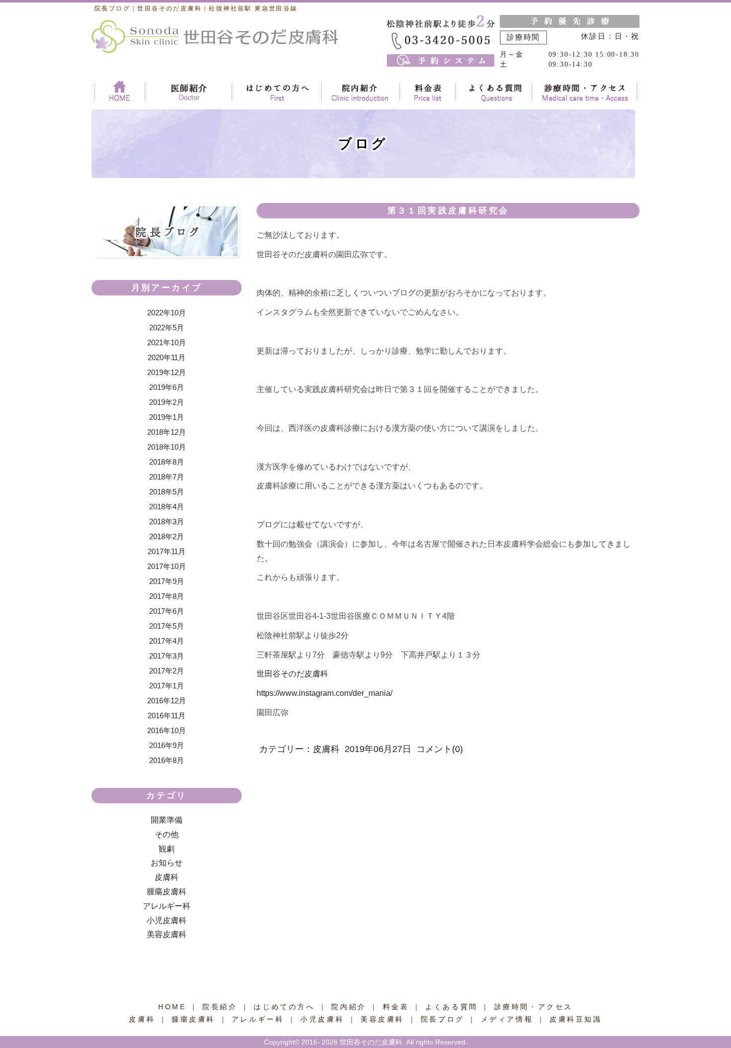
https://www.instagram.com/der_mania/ (324, 693)
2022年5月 (166, 327)
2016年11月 (166, 715)
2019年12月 (166, 372)
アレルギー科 (166, 906)
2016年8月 (166, 760)
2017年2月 (166, 671)
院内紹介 (348, 1007)
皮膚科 (167, 877)
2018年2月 (166, 536)
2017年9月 (166, 581)
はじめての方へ (284, 1007)
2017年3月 (166, 656)
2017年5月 (166, 626)
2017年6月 (166, 611)
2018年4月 (166, 506)
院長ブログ (442, 1019)
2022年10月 (166, 312)
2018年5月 (166, 491)
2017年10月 (166, 566)
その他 (167, 834)
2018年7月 (166, 477)
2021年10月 (166, 342)
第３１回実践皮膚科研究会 (448, 210)
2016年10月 (166, 730)
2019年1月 (166, 417)
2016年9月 (166, 745)
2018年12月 (166, 432)
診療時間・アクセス (533, 1007)
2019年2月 (166, 402)
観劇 (167, 849)
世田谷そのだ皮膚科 (292, 673)
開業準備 (167, 820)
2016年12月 (166, 700)
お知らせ (167, 862)
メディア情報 (507, 1019)
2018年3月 (166, 521)
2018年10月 (166, 447)
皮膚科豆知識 (575, 1019)
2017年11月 (166, 551)
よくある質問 (451, 1007)
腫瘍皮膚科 (166, 891)
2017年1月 (166, 685)
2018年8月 (166, 462)
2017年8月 (166, 596)
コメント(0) (439, 749)
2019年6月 (166, 387)
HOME (172, 1007)
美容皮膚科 (166, 934)
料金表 (396, 1007)
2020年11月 (166, 357)
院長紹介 (221, 1007)
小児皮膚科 (166, 920)
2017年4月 (166, 641)
